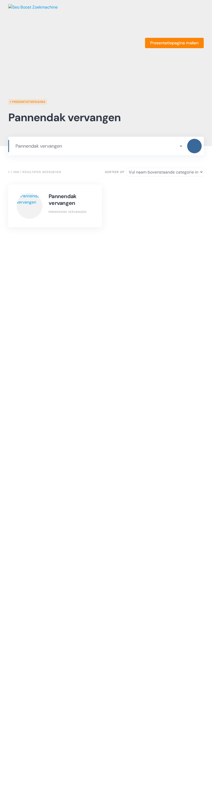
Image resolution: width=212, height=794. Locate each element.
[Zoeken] (194, 146)
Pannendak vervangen (62, 200)
